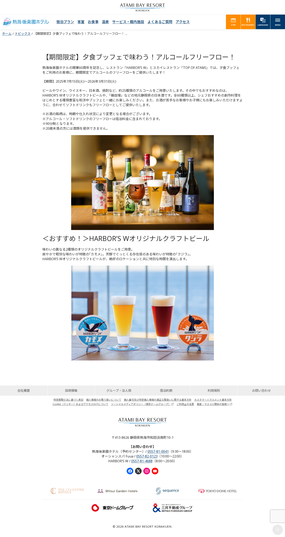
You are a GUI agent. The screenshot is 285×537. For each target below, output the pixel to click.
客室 (80, 21)
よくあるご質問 (160, 21)
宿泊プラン (65, 21)
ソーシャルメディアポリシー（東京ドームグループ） (141, 404)
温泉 (105, 21)
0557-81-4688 (142, 461)
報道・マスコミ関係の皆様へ (213, 404)
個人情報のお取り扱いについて (103, 400)
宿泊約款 (166, 390)
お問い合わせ (261, 390)
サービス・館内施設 (128, 21)
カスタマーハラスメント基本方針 (213, 400)
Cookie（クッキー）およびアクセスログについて (80, 404)
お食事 (93, 21)
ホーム (6, 33)
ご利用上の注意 (185, 404)
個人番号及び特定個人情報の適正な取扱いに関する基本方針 (158, 400)
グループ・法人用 (118, 390)
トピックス (22, 33)
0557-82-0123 (147, 456)
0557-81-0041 (158, 451)
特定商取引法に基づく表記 (68, 400)
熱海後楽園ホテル (26, 22)
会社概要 (23, 390)
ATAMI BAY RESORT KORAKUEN (142, 7)
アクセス (183, 21)
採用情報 (71, 390)
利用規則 (214, 390)
